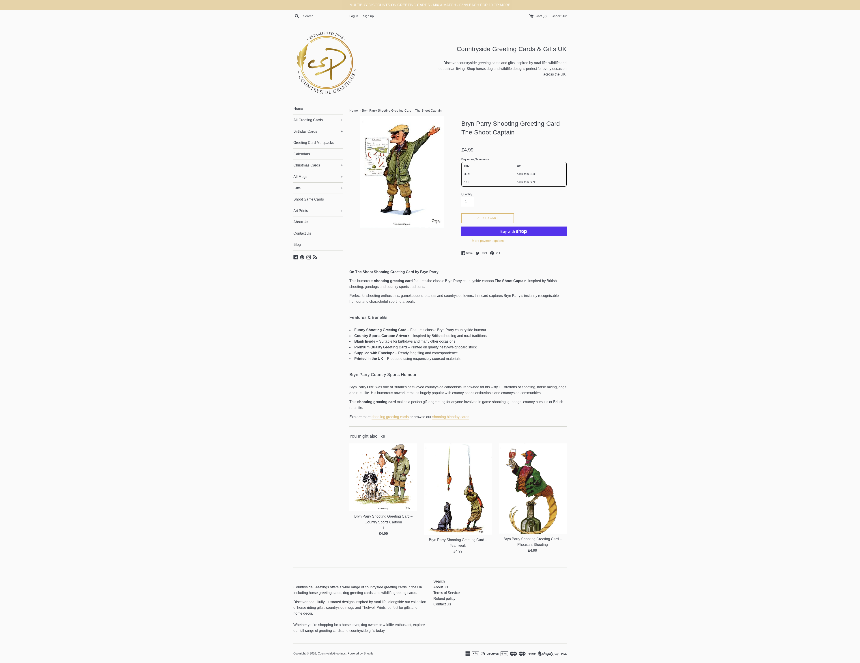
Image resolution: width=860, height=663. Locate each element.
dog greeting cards (358, 593)
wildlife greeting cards (398, 593)
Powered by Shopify (361, 653)
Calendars (301, 154)
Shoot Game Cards (308, 199)
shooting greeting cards (390, 417)
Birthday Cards (318, 131)
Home (298, 108)
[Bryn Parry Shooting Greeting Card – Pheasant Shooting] (533, 488)
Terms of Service (446, 593)
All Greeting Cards (318, 120)
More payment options (488, 240)
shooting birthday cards (450, 417)
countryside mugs (340, 607)
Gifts (318, 188)
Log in (353, 16)
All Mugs (318, 177)
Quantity (466, 194)
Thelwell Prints (374, 607)
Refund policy (444, 598)
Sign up (368, 16)
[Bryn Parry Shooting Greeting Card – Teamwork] (458, 489)
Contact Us (302, 233)
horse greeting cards (325, 593)
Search (439, 581)
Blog (297, 244)
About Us (300, 222)
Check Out (559, 16)
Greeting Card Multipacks (313, 143)
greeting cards (330, 631)
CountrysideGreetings (332, 653)
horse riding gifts (310, 607)
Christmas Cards (318, 165)
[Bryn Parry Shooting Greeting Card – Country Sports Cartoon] (383, 477)
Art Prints (318, 211)
